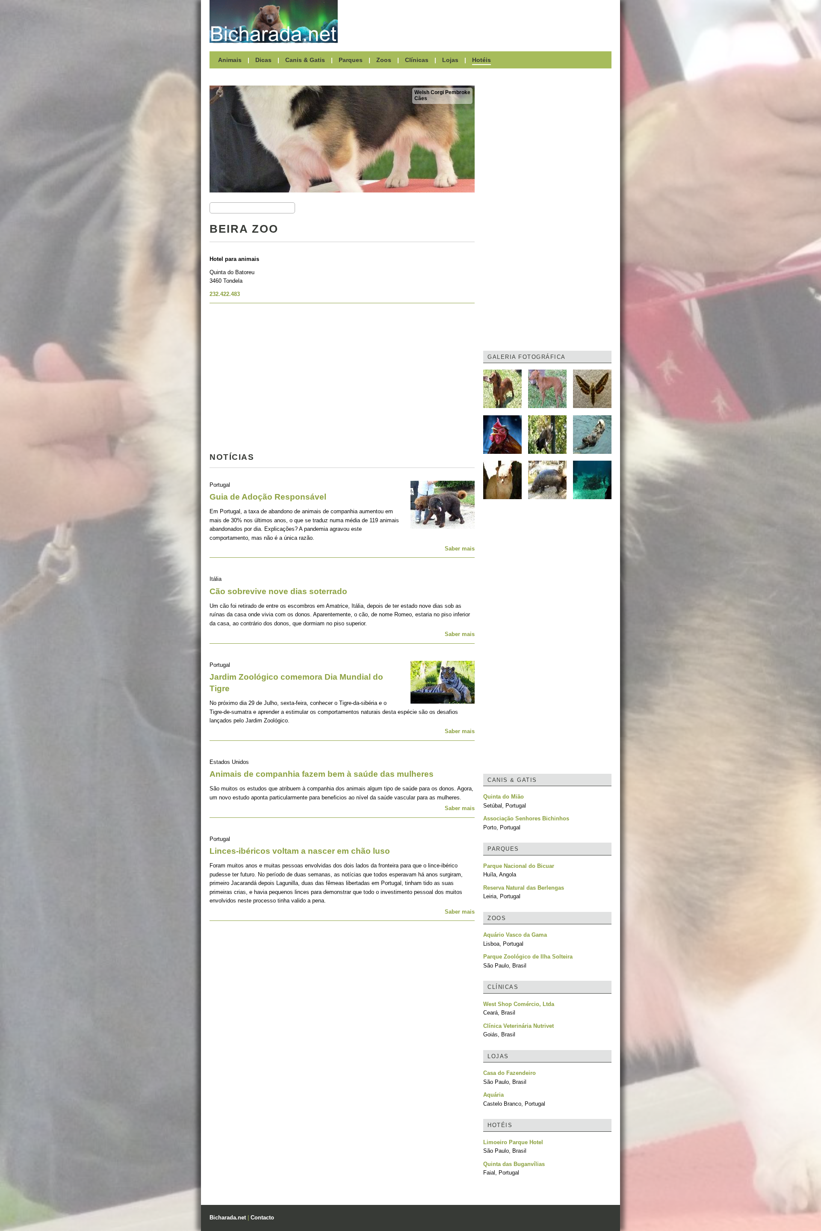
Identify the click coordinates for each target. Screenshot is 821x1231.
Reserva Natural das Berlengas (523, 888)
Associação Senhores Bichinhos (526, 818)
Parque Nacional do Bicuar (518, 866)
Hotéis (481, 59)
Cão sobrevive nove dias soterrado (278, 591)
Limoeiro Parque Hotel (513, 1142)
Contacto (262, 1217)
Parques (351, 59)
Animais (230, 59)
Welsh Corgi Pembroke (442, 92)
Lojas (450, 59)
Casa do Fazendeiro (509, 1073)
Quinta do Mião (503, 796)
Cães (420, 98)
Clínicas (416, 59)
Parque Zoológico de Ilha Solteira (528, 956)
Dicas (263, 59)
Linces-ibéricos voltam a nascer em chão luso (300, 850)
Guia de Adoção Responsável (268, 496)
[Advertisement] (478, 21)
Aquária (493, 1095)
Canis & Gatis (305, 59)
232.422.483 (225, 294)
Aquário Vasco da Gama (515, 935)
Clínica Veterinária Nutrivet (518, 1026)
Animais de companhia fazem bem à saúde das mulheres (322, 773)
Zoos (383, 59)
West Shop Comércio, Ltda (518, 1004)
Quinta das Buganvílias (514, 1164)
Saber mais (460, 548)
